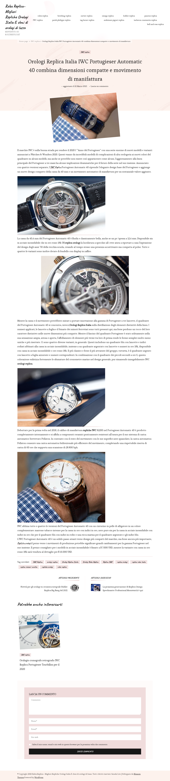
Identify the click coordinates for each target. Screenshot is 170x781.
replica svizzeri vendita (28, 567)
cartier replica (86, 16)
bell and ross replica (155, 24)
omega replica (108, 16)
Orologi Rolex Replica (90, 562)
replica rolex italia (138, 562)
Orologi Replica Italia (70, 562)
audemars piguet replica (114, 20)
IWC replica (38, 20)
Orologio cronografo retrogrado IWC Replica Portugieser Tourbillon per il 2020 (40, 665)
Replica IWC (107, 562)
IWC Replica (37, 562)
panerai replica (150, 16)
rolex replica (43, 16)
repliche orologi (47, 567)
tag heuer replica (87, 20)
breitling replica (64, 16)
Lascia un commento (99, 86)
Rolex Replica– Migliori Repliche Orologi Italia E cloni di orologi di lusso (16, 16)
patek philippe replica (61, 20)
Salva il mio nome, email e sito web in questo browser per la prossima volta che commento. (70, 744)
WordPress (38, 777)
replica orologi (122, 562)
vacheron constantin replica (145, 20)
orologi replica (52, 562)
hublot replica (129, 16)
